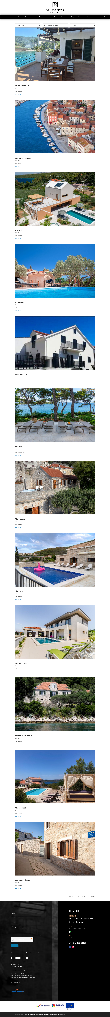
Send (15, 946)
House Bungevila (22, 86)
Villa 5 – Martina (22, 808)
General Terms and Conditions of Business (37, 1014)
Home (4, 17)
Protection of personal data (57, 1014)
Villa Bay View (21, 663)
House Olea (19, 302)
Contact (80, 17)
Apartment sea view (23, 158)
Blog (72, 17)
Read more (18, 94)
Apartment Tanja (22, 374)
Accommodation (15, 17)
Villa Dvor (19, 591)
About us (64, 17)
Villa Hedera (20, 519)
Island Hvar (53, 17)
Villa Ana (18, 447)
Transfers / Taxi (30, 17)
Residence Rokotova (23, 735)
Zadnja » (92, 896)
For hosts (105, 17)
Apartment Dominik (23, 880)
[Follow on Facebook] (70, 947)
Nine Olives (19, 230)
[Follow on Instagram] (73, 947)
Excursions (42, 17)
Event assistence (92, 17)
